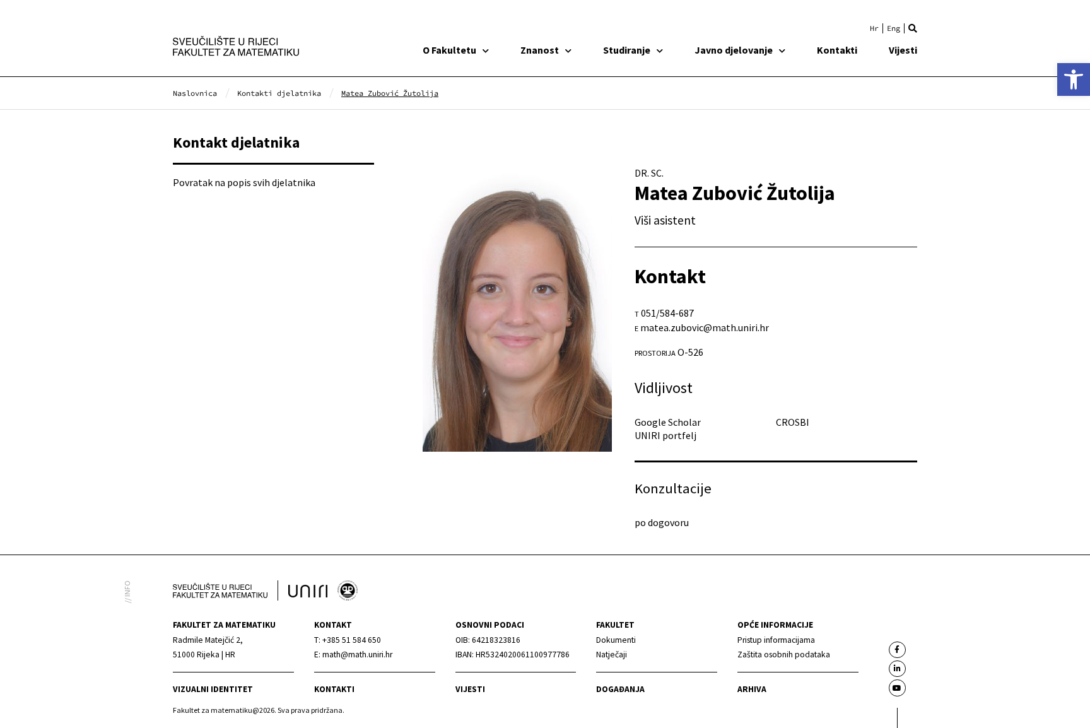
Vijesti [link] (903, 50)
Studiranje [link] (626, 50)
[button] (912, 28)
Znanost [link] (539, 50)
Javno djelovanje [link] (733, 50)
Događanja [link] (620, 689)
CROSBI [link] (792, 422)
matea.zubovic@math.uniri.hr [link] (704, 327)
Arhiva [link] (751, 689)
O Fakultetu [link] (449, 50)
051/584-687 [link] (667, 313)
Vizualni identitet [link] (213, 689)
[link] (1073, 79)
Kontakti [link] (837, 50)
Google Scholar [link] (668, 422)
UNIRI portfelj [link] (665, 435)
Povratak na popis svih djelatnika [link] (244, 182)
